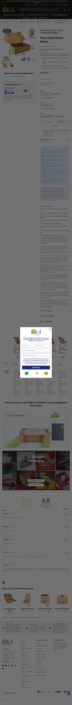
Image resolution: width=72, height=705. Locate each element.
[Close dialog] (50, 329)
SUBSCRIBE (36, 367)
